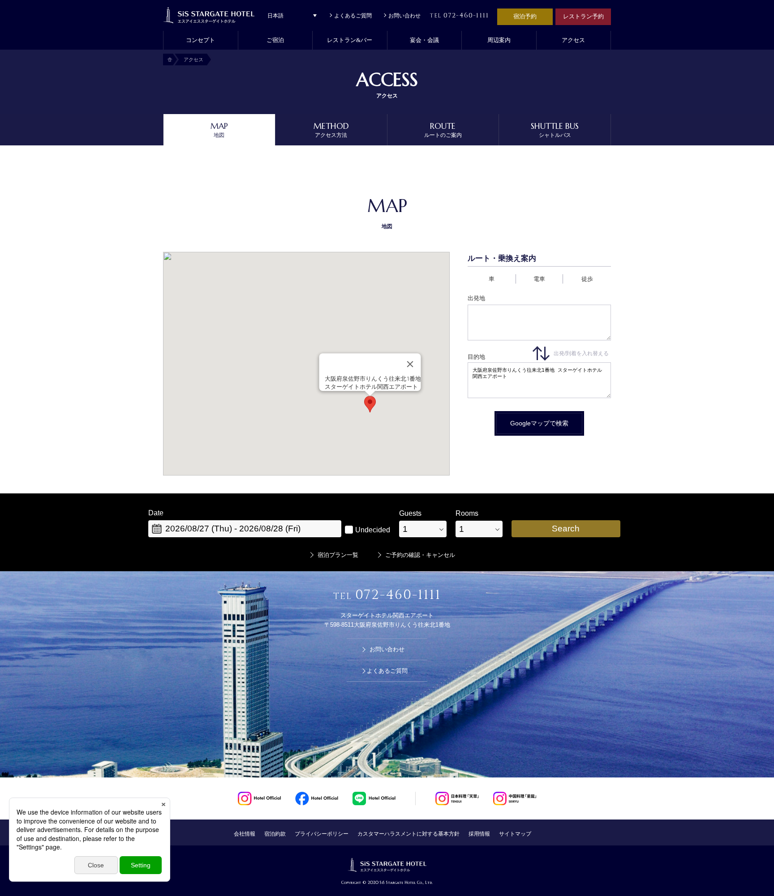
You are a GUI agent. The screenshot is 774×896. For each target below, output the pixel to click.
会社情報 (244, 834)
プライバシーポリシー (321, 834)
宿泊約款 (275, 834)
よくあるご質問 (353, 16)
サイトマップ (515, 834)
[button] (275, 40)
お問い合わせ (404, 16)
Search (566, 528)
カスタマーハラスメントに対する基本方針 (408, 834)
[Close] (410, 364)
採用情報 (479, 834)
